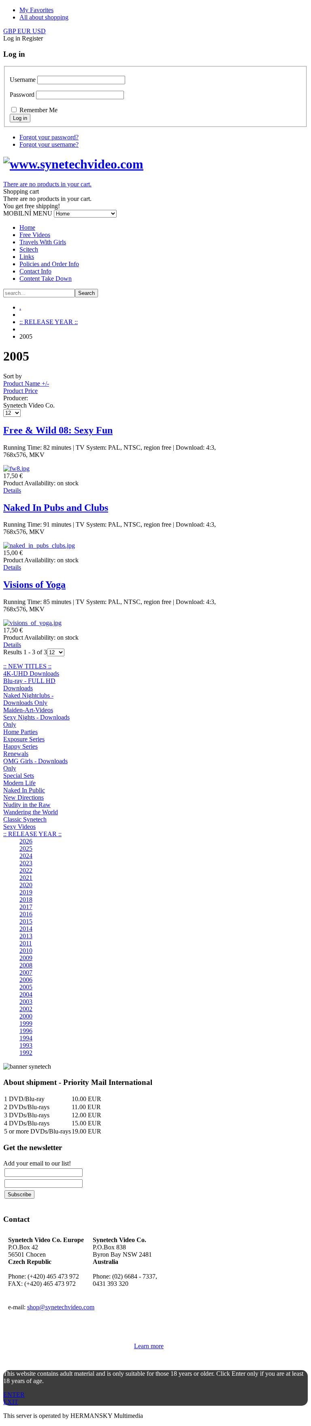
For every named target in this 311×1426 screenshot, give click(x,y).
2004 (25, 994)
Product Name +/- (26, 383)
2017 (25, 906)
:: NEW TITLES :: (27, 666)
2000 (25, 1016)
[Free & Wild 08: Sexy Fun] (16, 468)
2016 (25, 914)
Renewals (15, 753)
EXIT (10, 1401)
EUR (24, 31)
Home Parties (20, 731)
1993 (25, 1045)
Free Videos (34, 234)
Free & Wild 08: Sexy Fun (58, 430)
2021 (25, 877)
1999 (25, 1023)
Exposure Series (24, 739)
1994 (25, 1038)
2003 (25, 1001)
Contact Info (35, 271)
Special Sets (18, 775)
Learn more (149, 1346)
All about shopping (43, 17)
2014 (25, 928)
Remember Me (38, 110)
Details (12, 490)
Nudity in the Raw (27, 804)
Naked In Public (24, 790)
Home (27, 227)
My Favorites (36, 9)
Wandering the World (30, 812)
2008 (25, 965)
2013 (25, 936)
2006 (25, 979)
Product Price (20, 390)
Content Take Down (45, 278)
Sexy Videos (19, 826)
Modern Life (19, 782)
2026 (25, 841)
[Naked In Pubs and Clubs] (39, 545)
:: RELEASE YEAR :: (48, 321)
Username (23, 79)
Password (22, 94)
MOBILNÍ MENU (27, 213)
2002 (25, 1008)
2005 (25, 987)
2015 (25, 921)
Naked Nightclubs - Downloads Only (28, 699)
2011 (25, 943)
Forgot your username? (49, 144)
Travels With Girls (42, 242)
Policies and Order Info (49, 263)
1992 (25, 1052)
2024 (25, 855)
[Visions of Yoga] (32, 622)
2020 (25, 885)
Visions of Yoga (34, 584)
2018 (25, 899)
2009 (25, 957)
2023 (25, 863)
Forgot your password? (49, 137)
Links (26, 256)
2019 (25, 892)
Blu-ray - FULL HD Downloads (29, 684)
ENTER (14, 1394)
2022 (25, 870)
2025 (25, 848)
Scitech (28, 249)
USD (39, 31)
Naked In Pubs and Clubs (55, 507)
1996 (25, 1030)
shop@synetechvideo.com (60, 1307)
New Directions (23, 797)
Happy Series (20, 746)
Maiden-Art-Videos (28, 710)
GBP (10, 31)
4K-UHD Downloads (31, 673)
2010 (25, 950)
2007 (25, 972)
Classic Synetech (25, 819)
